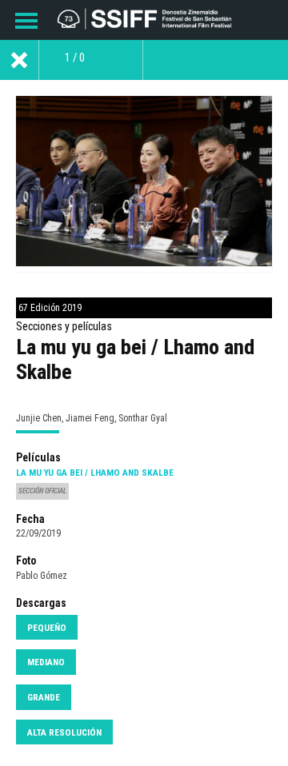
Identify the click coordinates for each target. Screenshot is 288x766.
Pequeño (46, 627)
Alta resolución (64, 732)
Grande (43, 697)
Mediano (46, 662)
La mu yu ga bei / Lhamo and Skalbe (95, 472)
